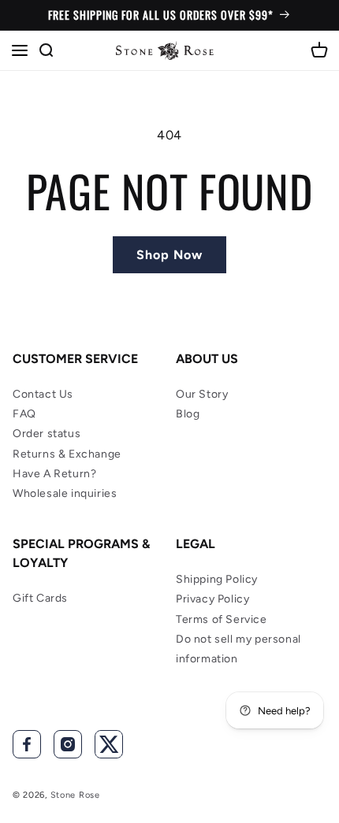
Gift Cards (40, 598)
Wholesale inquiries (65, 493)
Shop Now (169, 254)
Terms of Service (221, 619)
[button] (20, 50)
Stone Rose (75, 795)
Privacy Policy (212, 599)
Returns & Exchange (67, 454)
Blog (187, 414)
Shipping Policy (217, 579)
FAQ (24, 414)
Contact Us (43, 394)
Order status (46, 433)
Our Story (202, 394)
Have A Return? (54, 473)
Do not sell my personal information (238, 648)
